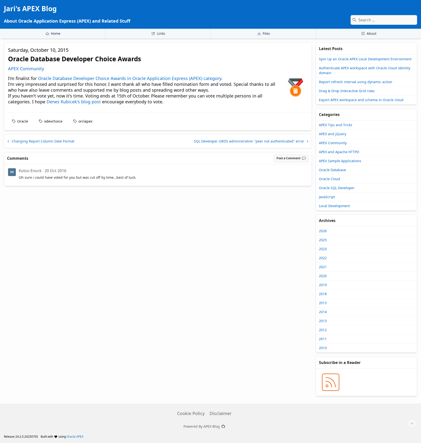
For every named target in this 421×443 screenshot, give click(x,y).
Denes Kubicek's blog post (74, 102)
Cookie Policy (191, 413)
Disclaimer (220, 413)
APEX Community (26, 68)
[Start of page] (412, 423)
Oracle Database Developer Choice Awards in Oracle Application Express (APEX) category (129, 78)
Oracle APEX (75, 436)
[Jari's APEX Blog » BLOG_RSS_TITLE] (330, 382)
